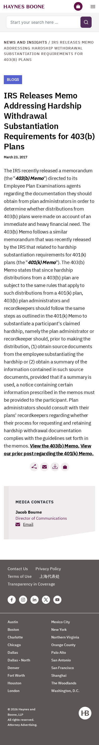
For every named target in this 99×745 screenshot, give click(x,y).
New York (59, 629)
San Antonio (61, 660)
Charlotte (15, 637)
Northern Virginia (65, 637)
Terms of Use (20, 576)
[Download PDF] (54, 466)
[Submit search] (86, 22)
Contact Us (18, 568)
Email (28, 524)
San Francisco (62, 667)
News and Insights (25, 42)
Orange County (63, 645)
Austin (13, 622)
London (14, 690)
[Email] (44, 466)
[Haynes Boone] (24, 6)
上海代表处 (49, 576)
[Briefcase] (78, 6)
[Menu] (93, 6)
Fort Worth (16, 675)
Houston (14, 683)
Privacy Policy (48, 568)
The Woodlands (63, 683)
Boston (13, 629)
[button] (65, 467)
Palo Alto (58, 652)
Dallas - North (19, 660)
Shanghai (59, 675)
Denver (13, 667)
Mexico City (60, 622)
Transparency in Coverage (31, 583)
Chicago (14, 645)
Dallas (13, 652)
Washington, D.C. (65, 690)
